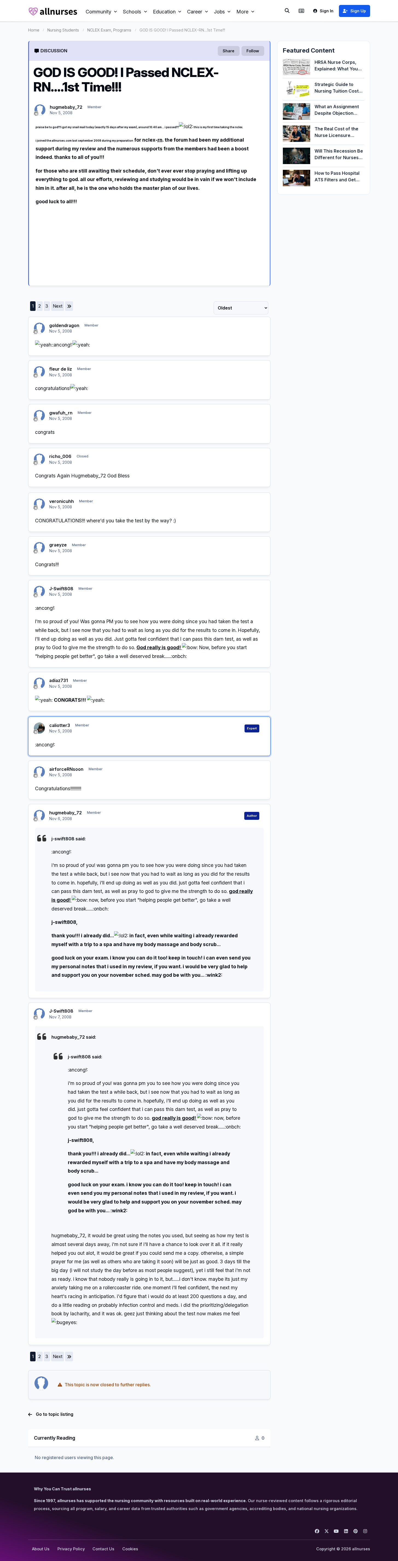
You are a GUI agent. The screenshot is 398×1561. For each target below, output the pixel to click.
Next (57, 306)
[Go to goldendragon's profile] (39, 328)
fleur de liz (60, 369)
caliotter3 (59, 725)
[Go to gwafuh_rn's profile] (39, 415)
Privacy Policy (71, 1548)
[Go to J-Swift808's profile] (39, 591)
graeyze (58, 545)
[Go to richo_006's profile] (39, 459)
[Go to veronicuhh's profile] (39, 504)
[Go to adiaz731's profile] (39, 683)
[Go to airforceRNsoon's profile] (39, 771)
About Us (41, 1548)
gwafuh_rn (60, 413)
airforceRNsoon (66, 769)
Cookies (130, 1548)
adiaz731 (58, 680)
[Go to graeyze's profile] (39, 547)
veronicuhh (61, 501)
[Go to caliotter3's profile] (39, 728)
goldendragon (64, 325)
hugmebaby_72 (66, 107)
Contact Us (103, 1548)
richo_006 (60, 456)
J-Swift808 (61, 588)
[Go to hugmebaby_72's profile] (39, 109)
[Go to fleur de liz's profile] (39, 371)
